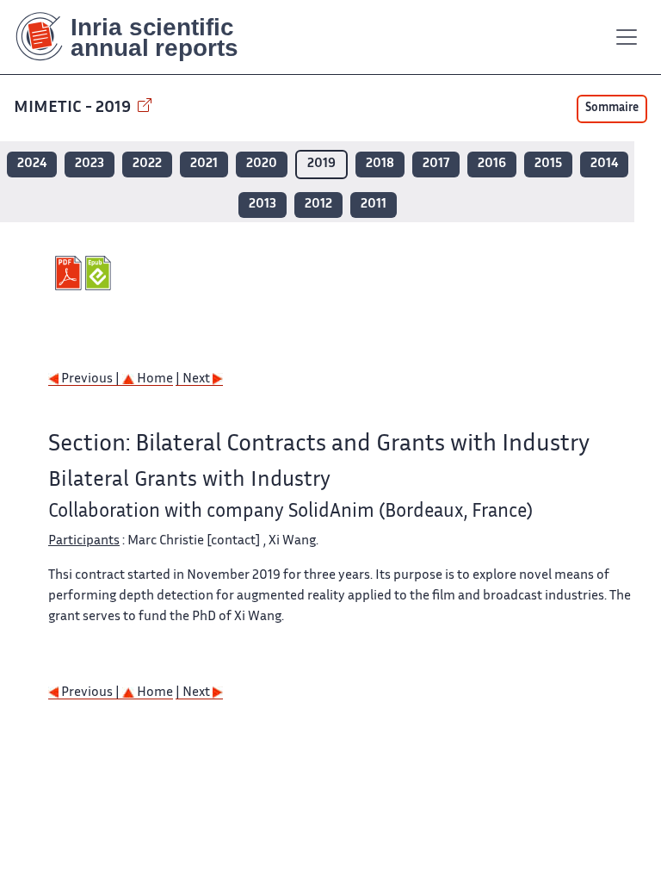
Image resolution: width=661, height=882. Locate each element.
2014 (604, 164)
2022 (147, 164)
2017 (436, 164)
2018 (380, 164)
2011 (373, 204)
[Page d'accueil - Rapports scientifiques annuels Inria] (139, 37)
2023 (89, 164)
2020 (261, 164)
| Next (194, 379)
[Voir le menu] (626, 37)
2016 (492, 164)
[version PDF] (70, 273)
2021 (204, 164)
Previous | (90, 379)
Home (153, 379)
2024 (31, 164)
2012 (318, 204)
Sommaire (612, 108)
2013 (262, 204)
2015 (548, 164)
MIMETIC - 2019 (74, 108)
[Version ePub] (100, 273)
